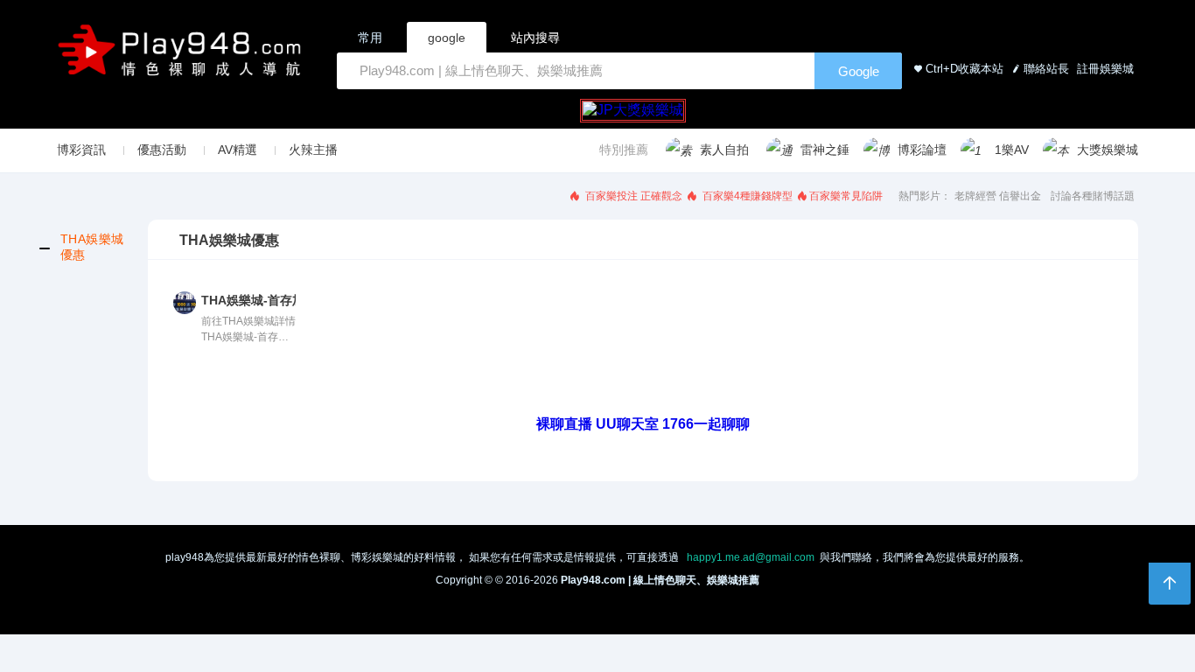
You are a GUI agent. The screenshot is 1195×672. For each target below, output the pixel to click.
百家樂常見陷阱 (846, 196)
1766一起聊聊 (706, 423)
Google (858, 71)
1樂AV (1012, 150)
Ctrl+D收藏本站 (964, 68)
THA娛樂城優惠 (92, 247)
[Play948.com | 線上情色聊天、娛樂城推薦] (183, 57)
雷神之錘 (824, 150)
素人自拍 (724, 150)
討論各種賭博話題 (1093, 196)
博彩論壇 (922, 150)
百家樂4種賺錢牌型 (746, 196)
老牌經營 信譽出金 (997, 196)
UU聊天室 (627, 423)
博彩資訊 (81, 150)
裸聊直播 (564, 423)
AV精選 (237, 150)
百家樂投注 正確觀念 (632, 196)
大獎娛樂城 (1107, 150)
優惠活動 (161, 150)
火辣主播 (313, 150)
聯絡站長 (1046, 68)
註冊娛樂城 (1103, 68)
